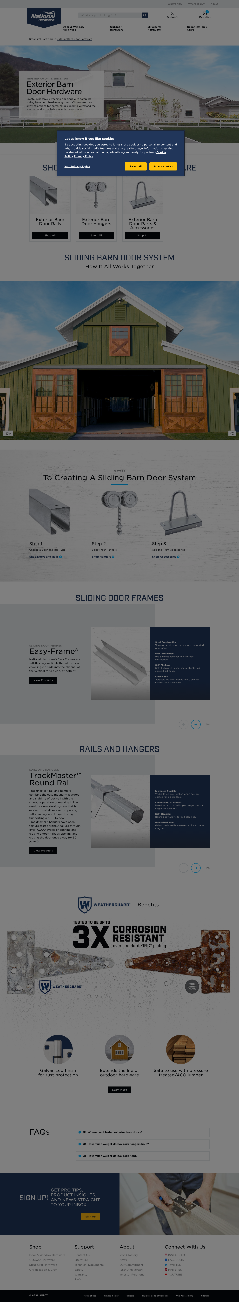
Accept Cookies (163, 166)
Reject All (136, 166)
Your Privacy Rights (77, 166)
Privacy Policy (83, 156)
